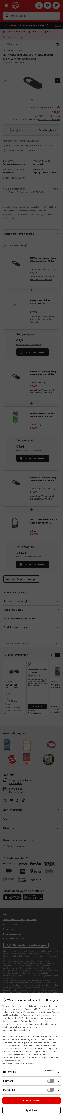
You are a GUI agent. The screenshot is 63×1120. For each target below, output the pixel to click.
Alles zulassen (31, 1100)
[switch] (50, 1081)
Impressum (19, 1063)
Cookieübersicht (33, 1063)
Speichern (32, 1110)
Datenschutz (7, 1063)
